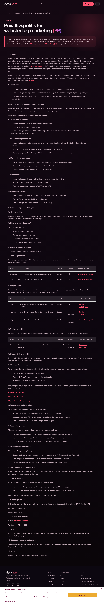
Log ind (39, 4)
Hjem (9, 13)
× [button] (101, 589)
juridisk (16, 13)
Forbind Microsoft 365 (88, 581)
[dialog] (52, 595)
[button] (35, 601)
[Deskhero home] (10, 4)
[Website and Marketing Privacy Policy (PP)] (43, 44)
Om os (62, 575)
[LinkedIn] (8, 585)
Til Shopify (51, 578)
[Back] (5, 13)
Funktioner (24, 4)
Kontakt (62, 578)
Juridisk (62, 581)
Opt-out (62, 585)
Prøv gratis (88, 4)
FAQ (82, 575)
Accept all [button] (82, 595)
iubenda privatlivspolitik (85, 274)
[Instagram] (18, 585)
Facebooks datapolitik (86, 320)
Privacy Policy (9, 599)
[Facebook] (13, 585)
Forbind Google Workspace (89, 585)
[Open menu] (97, 4)
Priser (32, 4)
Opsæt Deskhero (86, 578)
